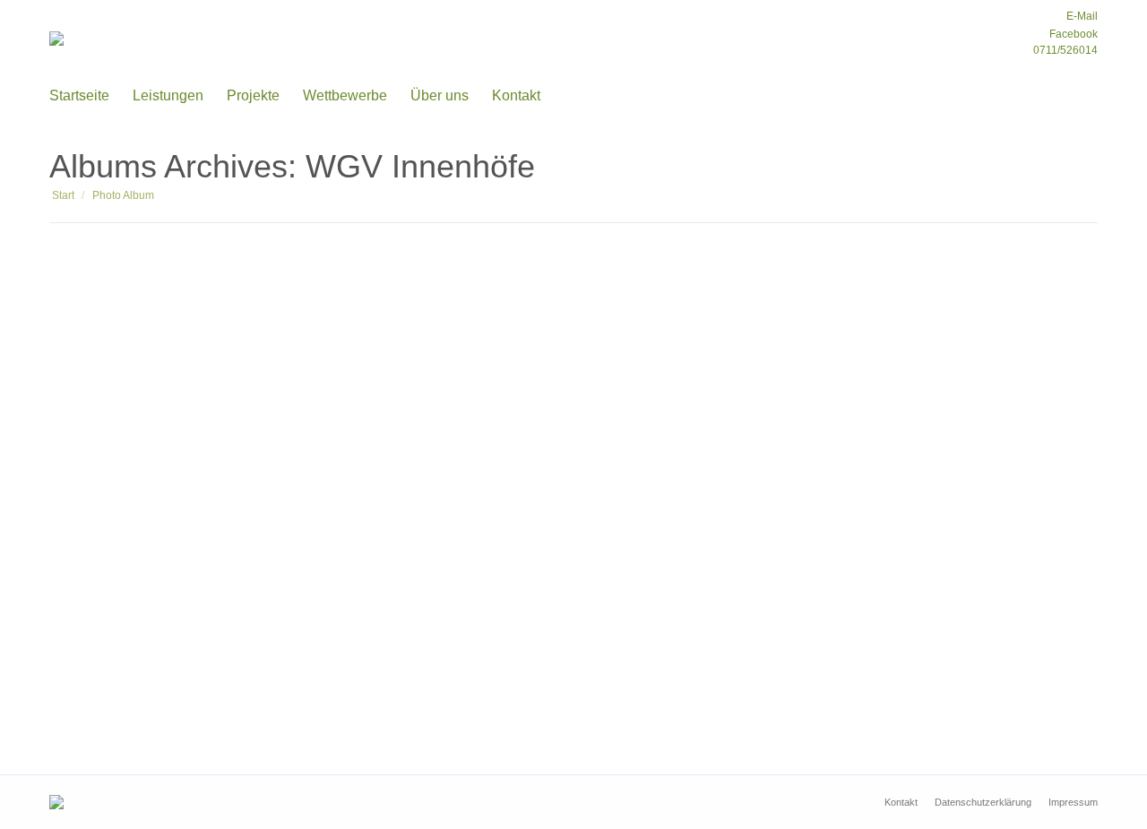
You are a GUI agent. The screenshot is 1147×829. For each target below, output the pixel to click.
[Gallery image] (573, 455)
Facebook (1072, 34)
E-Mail (1081, 16)
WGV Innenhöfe (136, 672)
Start (63, 195)
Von (169, 702)
